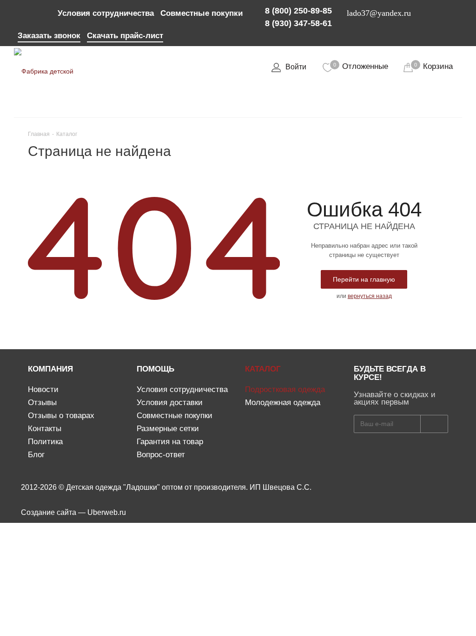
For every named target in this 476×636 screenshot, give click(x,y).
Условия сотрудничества (182, 389)
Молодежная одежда (282, 402)
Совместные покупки (174, 415)
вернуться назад (370, 296)
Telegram (41, 11)
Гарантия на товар (170, 441)
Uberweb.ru (106, 512)
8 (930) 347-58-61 (298, 23)
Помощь (155, 369)
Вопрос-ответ (161, 454)
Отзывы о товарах (61, 415)
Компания (50, 369)
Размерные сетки (168, 428)
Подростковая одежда (285, 389)
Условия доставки (170, 402)
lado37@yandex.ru (379, 13)
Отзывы (42, 402)
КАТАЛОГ (263, 369)
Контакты (44, 428)
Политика (45, 441)
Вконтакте (25, 11)
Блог (36, 454)
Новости (43, 389)
